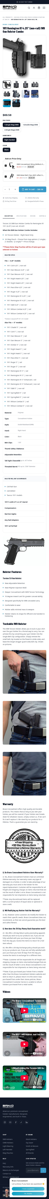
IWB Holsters (8, 1139)
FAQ (4, 1163)
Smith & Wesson (32, 1146)
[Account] (34, 7)
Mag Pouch (6, 120)
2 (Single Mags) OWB (11, 130)
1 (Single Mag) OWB (11, 125)
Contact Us (7, 1174)
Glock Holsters (31, 1139)
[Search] (29, 7)
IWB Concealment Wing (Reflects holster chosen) (30, 164)
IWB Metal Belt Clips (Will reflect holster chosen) (30, 175)
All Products (7, 17)
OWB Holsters (8, 1143)
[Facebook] (16, 1122)
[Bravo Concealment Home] (10, 8)
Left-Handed (7, 1149)
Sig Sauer (29, 1143)
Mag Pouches (8, 1153)
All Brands (30, 1153)
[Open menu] (44, 7)
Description (9, 216)
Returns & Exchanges (11, 1170)
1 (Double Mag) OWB (30, 125)
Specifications (21, 216)
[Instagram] (5, 1122)
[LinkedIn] (27, 1122)
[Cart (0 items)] (39, 7)
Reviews (32, 216)
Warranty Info (8, 1167)
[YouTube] (10, 1122)
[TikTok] (21, 1122)
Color (5, 145)
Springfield (30, 1149)
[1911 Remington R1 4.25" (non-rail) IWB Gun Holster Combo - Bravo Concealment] (7, 84)
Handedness (7, 135)
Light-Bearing (8, 1146)
